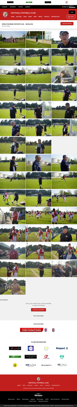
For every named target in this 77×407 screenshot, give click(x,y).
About (18, 399)
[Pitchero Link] (72, 7)
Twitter (20, 6)
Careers (33, 399)
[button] (12, 16)
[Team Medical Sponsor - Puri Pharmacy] (62, 357)
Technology (40, 399)
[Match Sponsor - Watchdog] (46, 365)
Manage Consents (43, 401)
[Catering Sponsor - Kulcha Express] (10, 2)
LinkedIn (27, 6)
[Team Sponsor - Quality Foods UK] (67, 2)
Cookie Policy (32, 401)
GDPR (46, 399)
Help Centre (11, 399)
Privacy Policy (65, 399)
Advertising (25, 399)
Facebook (4, 6)
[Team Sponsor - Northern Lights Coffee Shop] (31, 348)
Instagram (13, 6)
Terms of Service (55, 399)
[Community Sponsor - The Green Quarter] (48, 2)
